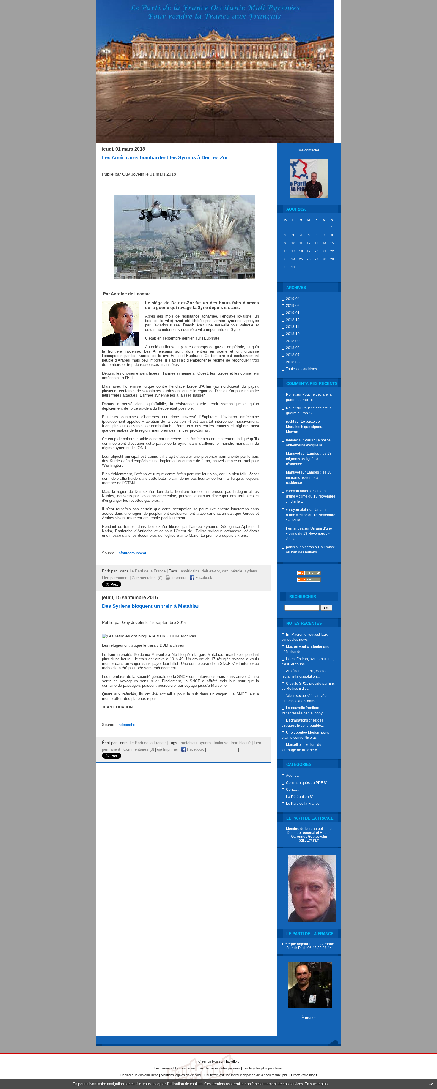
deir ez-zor (211, 571)
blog (312, 1075)
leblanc (292, 440)
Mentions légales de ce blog (181, 1075)
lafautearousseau (132, 553)
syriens (251, 571)
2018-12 (293, 320)
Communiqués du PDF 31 (307, 783)
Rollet (290, 394)
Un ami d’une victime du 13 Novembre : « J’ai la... (310, 496)
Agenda (292, 775)
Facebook (203, 578)
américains (190, 571)
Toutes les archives (301, 369)
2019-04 (293, 299)
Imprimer (178, 578)
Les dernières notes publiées (219, 1068)
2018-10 (293, 334)
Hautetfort (231, 1061)
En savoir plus (316, 1084)
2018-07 (293, 355)
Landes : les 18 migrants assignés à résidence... (308, 459)
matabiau (189, 743)
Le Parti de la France (303, 803)
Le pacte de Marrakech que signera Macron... (304, 426)
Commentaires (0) (147, 578)
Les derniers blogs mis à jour (175, 1068)
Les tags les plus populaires (263, 1068)
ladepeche (126, 724)
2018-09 (293, 341)
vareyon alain (297, 491)
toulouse (221, 743)
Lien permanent (115, 578)
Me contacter (308, 150)
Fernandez (295, 528)
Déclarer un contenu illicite (139, 1075)
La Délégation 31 (300, 796)
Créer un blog (208, 1061)
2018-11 (292, 327)
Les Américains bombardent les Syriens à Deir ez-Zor (165, 157)
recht (290, 421)
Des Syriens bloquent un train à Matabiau (150, 606)
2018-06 (293, 362)
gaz (225, 571)
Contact (292, 789)
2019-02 (293, 305)
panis (290, 547)
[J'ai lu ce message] (431, 1084)
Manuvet (293, 453)
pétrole (236, 571)
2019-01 (293, 313)
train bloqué (241, 743)
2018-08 (293, 348)
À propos (309, 1017)
